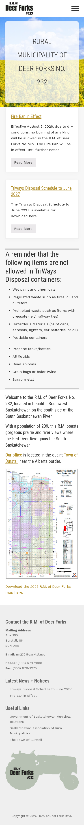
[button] (75, 8)
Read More (24, 163)
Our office (13, 455)
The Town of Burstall (26, 739)
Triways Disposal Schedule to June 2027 (41, 689)
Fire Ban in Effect (26, 116)
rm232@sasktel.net (30, 654)
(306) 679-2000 (30, 663)
